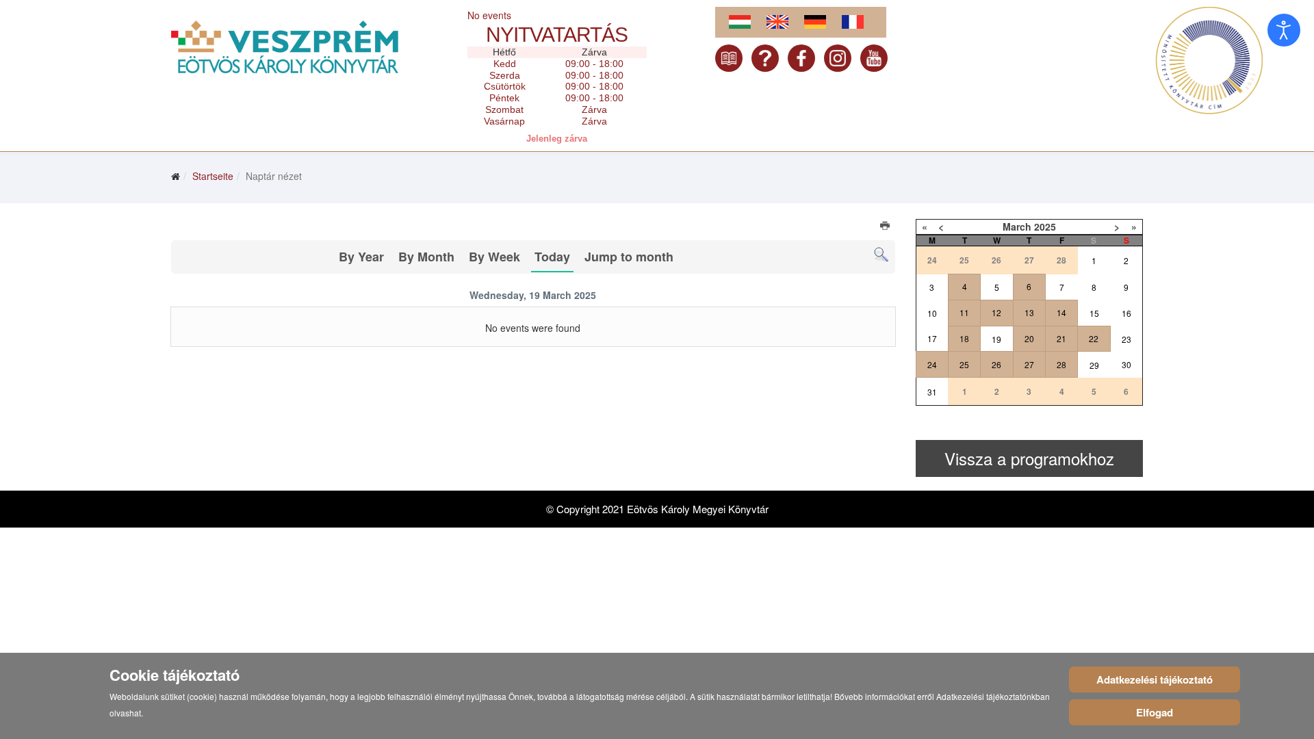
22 (1093, 338)
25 (964, 364)
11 (964, 312)
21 (1061, 338)
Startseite (212, 176)
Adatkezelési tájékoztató (1154, 679)
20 (1029, 338)
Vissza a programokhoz (1029, 458)
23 (1126, 339)
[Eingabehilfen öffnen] (1283, 30)
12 (996, 312)
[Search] (881, 255)
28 (1061, 364)
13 (1029, 312)
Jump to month (628, 256)
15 (1094, 313)
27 (1029, 364)
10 (932, 313)
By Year (361, 256)
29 (1094, 365)
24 (932, 364)
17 (932, 338)
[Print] (886, 227)
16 (1126, 313)
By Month (426, 256)
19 (996, 339)
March (1017, 226)
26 (996, 364)
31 (932, 392)
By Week (494, 256)
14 (1061, 312)
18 (964, 338)
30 (1126, 364)
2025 (1045, 226)
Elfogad (1154, 712)
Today (552, 256)
